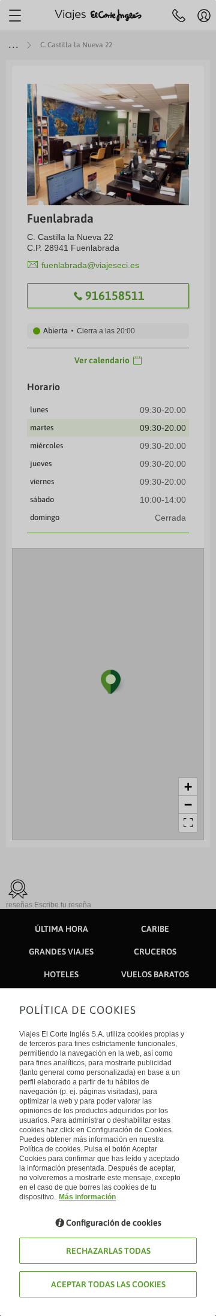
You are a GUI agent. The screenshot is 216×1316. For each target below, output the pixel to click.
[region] (108, 658)
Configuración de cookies (113, 1222)
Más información (87, 1197)
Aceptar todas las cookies (108, 1284)
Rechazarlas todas (108, 1251)
